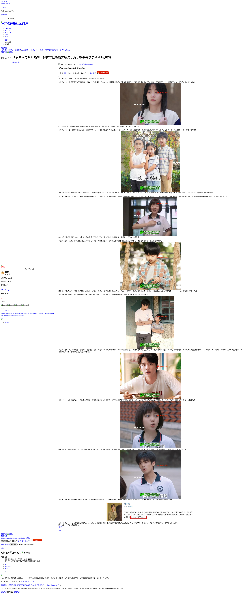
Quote (15, 538)
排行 (6, 34)
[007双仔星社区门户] (14, 23)
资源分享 (18, 50)
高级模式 (4, 536)
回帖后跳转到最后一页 (26, 544)
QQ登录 (3, 7)
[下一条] (26, 552)
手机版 (14, 585)
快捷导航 (4, 48)
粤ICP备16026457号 (53, 585)
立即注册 (7, 3)
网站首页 (4, 1)
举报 (60, 530)
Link (11, 538)
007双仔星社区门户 (7, 50)
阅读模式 (91, 64)
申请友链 (4, 585)
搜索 (6, 40)
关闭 (2, 548)
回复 (60, 527)
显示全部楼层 (83, 64)
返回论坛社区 (27, 585)
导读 (8, 32)
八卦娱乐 (25, 50)
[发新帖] (10, 52)
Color (4, 538)
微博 (6, 564)
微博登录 (4, 14)
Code (19, 538)
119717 (7, 310)
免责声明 (20, 585)
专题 (8, 30)
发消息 (7, 322)
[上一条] (14, 552)
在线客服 (8, 566)
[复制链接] (15, 62)
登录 (2, 3)
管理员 (3, 267)
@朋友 (28, 538)
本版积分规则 (5, 544)
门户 (8, 28)
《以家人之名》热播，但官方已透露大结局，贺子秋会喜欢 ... (50, 50)
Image (8, 538)
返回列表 (4, 52)
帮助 (6, 36)
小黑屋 (9, 585)
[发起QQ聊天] (3, 319)
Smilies (23, 538)
